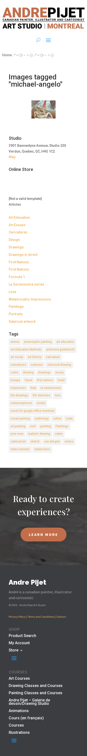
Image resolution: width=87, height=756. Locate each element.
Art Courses (19, 679)
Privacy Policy (17, 616)
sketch (35, 441)
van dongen (52, 441)
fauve (28, 380)
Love (12, 292)
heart (61, 380)
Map (12, 157)
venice (69, 441)
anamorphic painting (38, 341)
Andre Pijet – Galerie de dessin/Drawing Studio (29, 702)
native (57, 418)
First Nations (19, 262)
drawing (28, 372)
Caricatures (18, 232)
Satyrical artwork (22, 321)
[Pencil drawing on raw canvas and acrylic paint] (43, 109)
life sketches (41, 395)
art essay (17, 357)
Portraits (16, 314)
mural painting (20, 418)
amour (15, 341)
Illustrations (19, 733)
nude (69, 418)
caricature (53, 357)
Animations (19, 711)
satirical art (18, 441)
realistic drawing (39, 433)
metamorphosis (21, 403)
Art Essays (17, 225)
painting (45, 426)
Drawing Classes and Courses (36, 686)
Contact (61, 616)
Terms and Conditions (40, 616)
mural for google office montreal (32, 411)
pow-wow (17, 433)
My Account (19, 643)
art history (34, 357)
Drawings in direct (23, 255)
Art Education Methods (26, 349)
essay (59, 372)
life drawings (19, 395)
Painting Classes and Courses (35, 693)
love (57, 395)
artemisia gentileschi (60, 349)
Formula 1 (17, 277)
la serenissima (51, 388)
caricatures (18, 364)
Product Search (22, 636)
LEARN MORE (43, 534)
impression (18, 388)
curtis (14, 372)
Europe (15, 380)
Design (14, 240)
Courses (16, 726)
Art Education (19, 217)
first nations (45, 380)
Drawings (16, 247)
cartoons (37, 364)
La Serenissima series (26, 284)
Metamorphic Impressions (30, 299)
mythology (42, 418)
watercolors (42, 449)
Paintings (16, 306)
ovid (33, 426)
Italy (33, 388)
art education (65, 341)
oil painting (18, 426)
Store (13, 650)
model (41, 403)
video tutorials (20, 449)
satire (59, 433)
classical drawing (59, 364)
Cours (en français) (26, 718)
